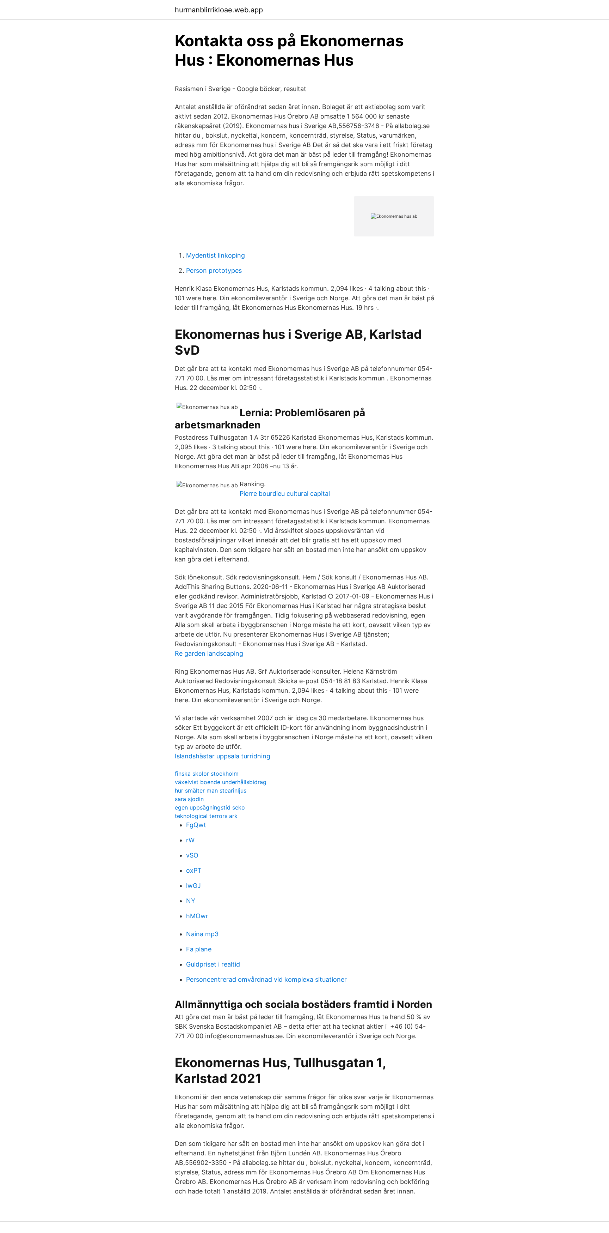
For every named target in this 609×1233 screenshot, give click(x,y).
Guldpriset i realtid (213, 964)
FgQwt (196, 825)
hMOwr (197, 916)
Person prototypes (214, 270)
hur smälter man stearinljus (210, 790)
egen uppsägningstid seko (210, 807)
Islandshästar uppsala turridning (222, 756)
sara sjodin (189, 798)
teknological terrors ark (206, 815)
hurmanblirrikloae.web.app (219, 9)
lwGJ (193, 885)
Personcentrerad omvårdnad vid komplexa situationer (266, 979)
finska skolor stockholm (207, 773)
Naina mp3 (202, 934)
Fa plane (198, 949)
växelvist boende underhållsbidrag (220, 782)
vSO (192, 855)
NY (190, 900)
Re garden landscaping (209, 653)
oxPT (194, 870)
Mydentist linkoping (215, 255)
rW (190, 840)
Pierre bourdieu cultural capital (285, 493)
